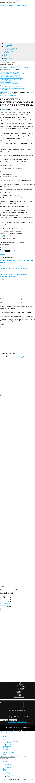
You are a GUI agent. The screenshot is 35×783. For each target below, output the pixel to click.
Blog (4, 769)
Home (5, 43)
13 (5, 603)
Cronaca (6, 55)
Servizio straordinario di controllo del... (10, 82)
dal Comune (10, 49)
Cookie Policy (13, 720)
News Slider (10, 767)
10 (1, 603)
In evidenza (11, 95)
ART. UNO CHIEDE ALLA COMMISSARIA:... (13, 73)
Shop (8, 772)
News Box (9, 763)
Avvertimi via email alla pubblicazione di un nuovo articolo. (17, 316)
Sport (5, 60)
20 (5, 605)
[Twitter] (0, 4)
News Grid (9, 764)
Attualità (6, 46)
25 (2, 606)
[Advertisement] (17, 23)
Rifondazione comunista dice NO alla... (10, 75)
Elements (5, 761)
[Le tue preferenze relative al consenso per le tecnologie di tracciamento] (2, 780)
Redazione (4, 109)
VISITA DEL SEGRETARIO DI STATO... (11, 78)
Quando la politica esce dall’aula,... (9, 76)
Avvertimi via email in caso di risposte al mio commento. (16, 312)
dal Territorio (10, 51)
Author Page (10, 775)
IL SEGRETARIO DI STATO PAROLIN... (11, 91)
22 (9, 605)
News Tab (9, 766)
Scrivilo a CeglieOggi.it (13, 48)
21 (7, 605)
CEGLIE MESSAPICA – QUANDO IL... (11, 79)
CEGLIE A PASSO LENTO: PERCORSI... (11, 86)
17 (1, 605)
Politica (5, 54)
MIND (21, 730)
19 (4, 605)
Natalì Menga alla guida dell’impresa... (10, 72)
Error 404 (9, 776)
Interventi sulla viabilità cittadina (8, 81)
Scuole (5, 57)
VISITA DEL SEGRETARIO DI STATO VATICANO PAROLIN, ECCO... (13, 275)
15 (9, 603)
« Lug (1, 610)
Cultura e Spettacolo (9, 58)
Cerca (17, 1)
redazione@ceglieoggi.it (17, 357)
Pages (4, 770)
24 (1, 606)
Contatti (9, 45)
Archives (9, 773)
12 (4, 603)
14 (7, 603)
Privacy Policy (5, 720)
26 (4, 606)
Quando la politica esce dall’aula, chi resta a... (15, 268)
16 (10, 603)
